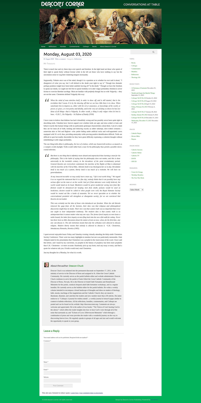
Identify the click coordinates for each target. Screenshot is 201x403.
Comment (47, 341)
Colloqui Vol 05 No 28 (138, 104)
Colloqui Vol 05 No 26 (138, 118)
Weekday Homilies (137, 175)
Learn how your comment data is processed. (87, 393)
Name (46, 362)
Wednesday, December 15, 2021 (141, 120)
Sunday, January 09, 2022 (139, 115)
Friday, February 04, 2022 (139, 107)
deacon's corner (62, 4)
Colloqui (86, 46)
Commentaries (74, 46)
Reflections (53, 46)
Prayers (133, 139)
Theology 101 (135, 77)
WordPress (154, 400)
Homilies (63, 46)
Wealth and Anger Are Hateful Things (143, 93)
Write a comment (60, 59)
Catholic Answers (136, 150)
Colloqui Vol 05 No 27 (138, 112)
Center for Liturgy (137, 172)
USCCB (133, 161)
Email (46, 369)
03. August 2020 (49, 59)
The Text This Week (137, 178)
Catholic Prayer (136, 133)
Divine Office (135, 136)
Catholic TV (135, 155)
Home (43, 46)
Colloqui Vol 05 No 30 (138, 98)
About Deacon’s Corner (108, 46)
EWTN (133, 158)
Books (94, 46)
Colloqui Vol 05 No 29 (138, 101)
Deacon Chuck (76, 266)
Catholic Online (136, 153)
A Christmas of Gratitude (139, 88)
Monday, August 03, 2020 (68, 54)
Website (46, 377)
